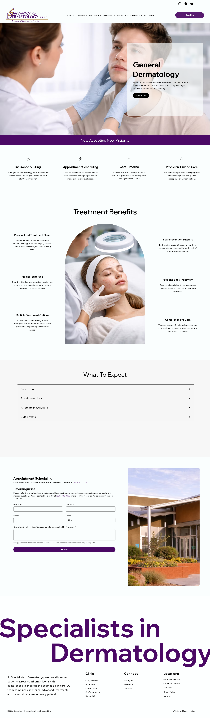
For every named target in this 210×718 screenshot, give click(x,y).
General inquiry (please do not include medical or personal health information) (44, 527)
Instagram (128, 680)
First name (18, 504)
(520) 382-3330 (92, 680)
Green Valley (169, 692)
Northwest (168, 687)
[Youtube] (192, 3)
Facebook (128, 684)
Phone (69, 516)
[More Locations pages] (86, 15)
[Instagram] (179, 3)
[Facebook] (186, 3)
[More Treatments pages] (114, 15)
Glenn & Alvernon (171, 679)
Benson (167, 696)
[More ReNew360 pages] (141, 15)
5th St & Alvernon (171, 683)
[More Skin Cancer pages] (100, 15)
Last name (70, 504)
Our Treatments (92, 692)
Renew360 (90, 696)
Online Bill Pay (91, 688)
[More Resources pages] (128, 15)
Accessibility (46, 711)
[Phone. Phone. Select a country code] (69, 520)
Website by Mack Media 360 (184, 711)
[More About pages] (73, 15)
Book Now (90, 684)
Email (16, 516)
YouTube (128, 688)
